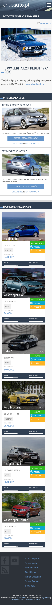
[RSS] (4, 574)
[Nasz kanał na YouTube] (14, 564)
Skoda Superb (32, 558)
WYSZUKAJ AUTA (32, 144)
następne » (45, 23)
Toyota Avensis (32, 581)
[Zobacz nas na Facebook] (4, 564)
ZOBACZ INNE (17, 144)
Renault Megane (33, 577)
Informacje (29, 600)
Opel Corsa (30, 572)
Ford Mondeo (31, 567)
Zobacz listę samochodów (25, 138)
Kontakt (37, 600)
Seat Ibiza (30, 586)
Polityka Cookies (18, 600)
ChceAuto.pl (21, 598)
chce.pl (16, 3)
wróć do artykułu (35, 84)
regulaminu (46, 598)
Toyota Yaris (31, 563)
